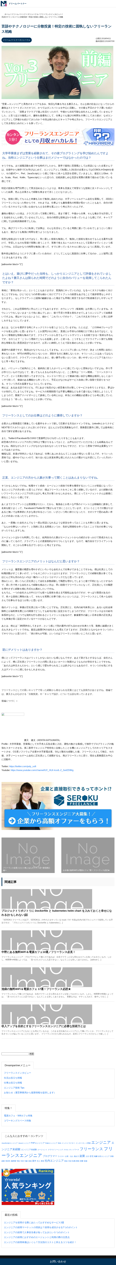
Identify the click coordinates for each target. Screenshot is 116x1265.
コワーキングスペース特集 (17, 1120)
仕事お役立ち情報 (13, 1082)
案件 (34, 1161)
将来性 (7, 1161)
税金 (66, 1161)
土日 (87, 1156)
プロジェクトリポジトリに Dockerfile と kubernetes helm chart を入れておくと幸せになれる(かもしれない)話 (57, 912)
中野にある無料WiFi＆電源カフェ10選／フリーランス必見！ (39, 952)
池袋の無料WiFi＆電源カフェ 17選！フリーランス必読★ (36, 989)
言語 (70, 1161)
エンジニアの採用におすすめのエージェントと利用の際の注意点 (37, 1237)
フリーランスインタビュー (17, 1073)
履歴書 (13, 1161)
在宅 (91, 1156)
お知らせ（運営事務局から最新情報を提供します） (30, 1092)
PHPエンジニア (38, 1143)
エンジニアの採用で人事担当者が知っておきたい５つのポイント (37, 1232)
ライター (61, 1156)
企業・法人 (69, 1156)
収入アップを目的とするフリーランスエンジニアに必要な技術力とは (44, 1026)
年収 (22, 1161)
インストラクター (68, 1143)
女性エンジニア (104, 1156)
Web (59, 1143)
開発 (77, 1161)
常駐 (18, 1161)
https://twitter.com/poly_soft (22, 766)
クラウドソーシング (55, 1150)
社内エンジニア (54, 1160)
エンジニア (101, 1142)
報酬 (95, 1156)
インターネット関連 (83, 1143)
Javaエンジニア (24, 1143)
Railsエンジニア (51, 1143)
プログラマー (50, 1156)
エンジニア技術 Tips (14, 1087)
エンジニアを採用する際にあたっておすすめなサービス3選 (34, 1222)
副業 (82, 1155)
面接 (85, 1161)
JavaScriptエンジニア (10, 1143)
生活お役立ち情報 (13, 1078)
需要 (81, 1161)
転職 (74, 1161)
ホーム (7, 14)
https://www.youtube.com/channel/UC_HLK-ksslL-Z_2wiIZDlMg (42, 770)
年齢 (26, 1161)
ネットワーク (74, 1150)
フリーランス (91, 1149)
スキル (66, 1150)
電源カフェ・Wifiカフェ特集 (18, 1115)
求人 (38, 1161)
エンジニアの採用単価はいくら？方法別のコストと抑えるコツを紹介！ (40, 1242)
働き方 (76, 1156)
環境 (42, 1161)
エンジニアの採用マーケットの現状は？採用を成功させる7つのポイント (41, 1227)
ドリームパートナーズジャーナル (16, 40)
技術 (30, 1161)
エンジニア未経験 (29, 1149)
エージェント (42, 1150)
